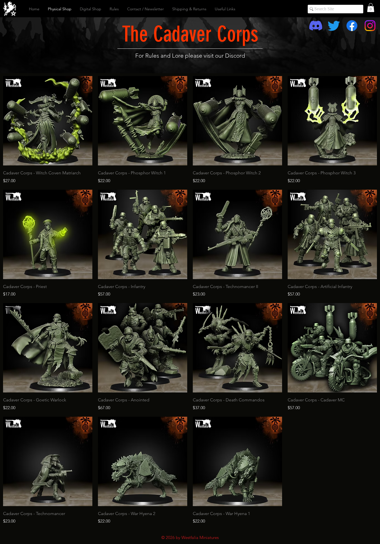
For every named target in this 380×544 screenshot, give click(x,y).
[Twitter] (334, 25)
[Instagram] (370, 25)
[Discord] (316, 25)
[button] (370, 7)
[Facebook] (352, 25)
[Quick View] (47, 120)
